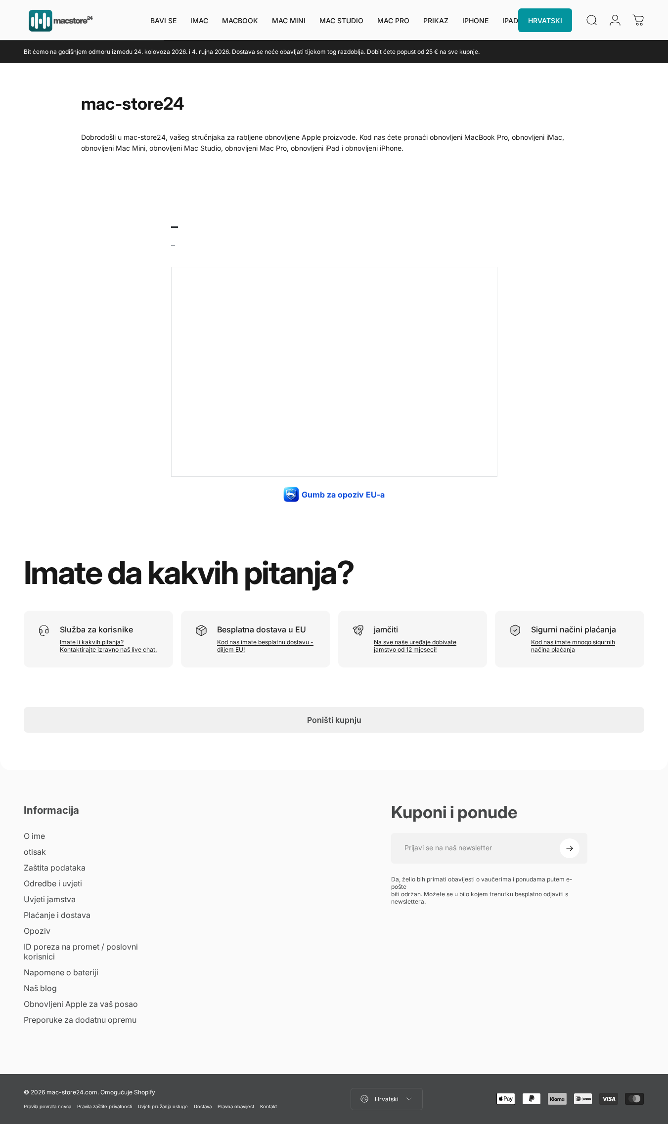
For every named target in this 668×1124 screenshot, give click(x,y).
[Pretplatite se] (569, 848)
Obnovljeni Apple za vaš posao (81, 1004)
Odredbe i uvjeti (53, 883)
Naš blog (40, 988)
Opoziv (37, 931)
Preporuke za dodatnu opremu (80, 1020)
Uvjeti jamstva (50, 899)
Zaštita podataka (55, 868)
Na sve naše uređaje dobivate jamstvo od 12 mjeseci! (415, 645)
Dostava (203, 1106)
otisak (35, 852)
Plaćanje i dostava (57, 915)
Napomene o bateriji (61, 972)
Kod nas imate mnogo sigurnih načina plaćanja (573, 645)
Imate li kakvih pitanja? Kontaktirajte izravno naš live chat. (108, 645)
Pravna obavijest (236, 1106)
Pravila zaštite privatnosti (104, 1106)
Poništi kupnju (334, 720)
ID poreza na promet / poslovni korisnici (81, 951)
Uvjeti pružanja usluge (163, 1106)
